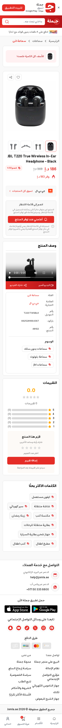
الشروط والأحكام (21, 688)
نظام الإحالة (52, 668)
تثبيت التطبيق (13, 7)
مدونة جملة (24, 662)
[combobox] (26, 21)
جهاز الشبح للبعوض (47, 699)
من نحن (26, 655)
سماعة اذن (33, 295)
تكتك (56, 692)
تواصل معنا (52, 655)
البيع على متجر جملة (46, 662)
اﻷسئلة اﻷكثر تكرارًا (20, 695)
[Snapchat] (10, 628)
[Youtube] (18, 628)
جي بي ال (34, 303)
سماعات (37, 41)
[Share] (11, 77)
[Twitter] (35, 628)
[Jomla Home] (53, 21)
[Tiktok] (27, 628)
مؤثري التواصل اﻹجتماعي (50, 677)
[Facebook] (52, 628)
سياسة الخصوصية (20, 675)
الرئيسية (54, 41)
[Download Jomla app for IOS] (17, 609)
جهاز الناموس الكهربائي (45, 686)
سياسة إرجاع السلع (19, 668)
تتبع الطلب (24, 681)
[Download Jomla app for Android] (45, 609)
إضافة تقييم (31, 461)
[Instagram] (43, 628)
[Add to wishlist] (18, 77)
